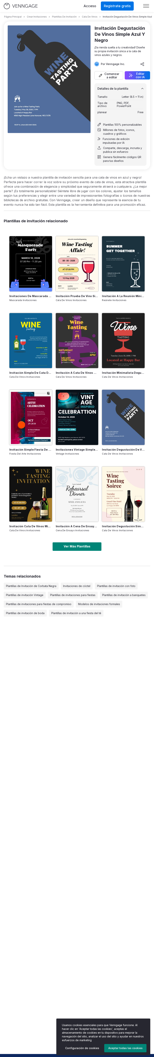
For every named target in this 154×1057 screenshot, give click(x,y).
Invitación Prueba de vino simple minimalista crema (77, 296)
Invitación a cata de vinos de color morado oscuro (77, 372)
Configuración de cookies (82, 1048)
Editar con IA (140, 75)
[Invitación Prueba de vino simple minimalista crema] (77, 263)
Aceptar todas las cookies (125, 1048)
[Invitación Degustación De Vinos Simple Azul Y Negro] (123, 417)
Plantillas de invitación (64, 16)
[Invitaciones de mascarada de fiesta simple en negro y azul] (30, 263)
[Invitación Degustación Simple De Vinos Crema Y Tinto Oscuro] (123, 494)
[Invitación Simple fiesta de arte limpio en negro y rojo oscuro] (30, 417)
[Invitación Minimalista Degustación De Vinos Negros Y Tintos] (123, 340)
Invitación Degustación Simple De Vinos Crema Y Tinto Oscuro (123, 526)
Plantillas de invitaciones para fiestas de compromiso (38, 604)
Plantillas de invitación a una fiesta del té (76, 613)
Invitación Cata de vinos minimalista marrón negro (30, 526)
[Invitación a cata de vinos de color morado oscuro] (77, 340)
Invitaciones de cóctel (76, 586)
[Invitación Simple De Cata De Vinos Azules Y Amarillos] (30, 340)
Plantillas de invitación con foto (116, 586)
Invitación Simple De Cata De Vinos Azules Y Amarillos (30, 372)
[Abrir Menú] (146, 6)
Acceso (90, 6)
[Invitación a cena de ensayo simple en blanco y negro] (77, 494)
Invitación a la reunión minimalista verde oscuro (123, 296)
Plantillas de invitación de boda (25, 613)
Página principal (13, 16)
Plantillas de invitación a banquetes (124, 595)
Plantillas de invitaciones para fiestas (72, 595)
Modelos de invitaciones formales (99, 604)
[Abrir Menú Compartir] (142, 64)
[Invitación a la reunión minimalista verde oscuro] (123, 263)
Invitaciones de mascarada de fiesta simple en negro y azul (30, 296)
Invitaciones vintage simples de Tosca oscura (77, 449)
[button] (108, 75)
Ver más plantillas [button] (77, 546)
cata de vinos (89, 16)
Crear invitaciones (37, 16)
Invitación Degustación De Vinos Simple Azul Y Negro (123, 449)
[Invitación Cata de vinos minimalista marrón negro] (30, 494)
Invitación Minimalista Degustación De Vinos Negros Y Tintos (123, 372)
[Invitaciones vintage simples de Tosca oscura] (77, 417)
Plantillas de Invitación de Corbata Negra (31, 586)
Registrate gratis (117, 6)
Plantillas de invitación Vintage (24, 595)
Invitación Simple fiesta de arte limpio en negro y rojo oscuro (30, 449)
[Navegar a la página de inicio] (21, 6)
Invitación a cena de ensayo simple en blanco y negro (77, 526)
